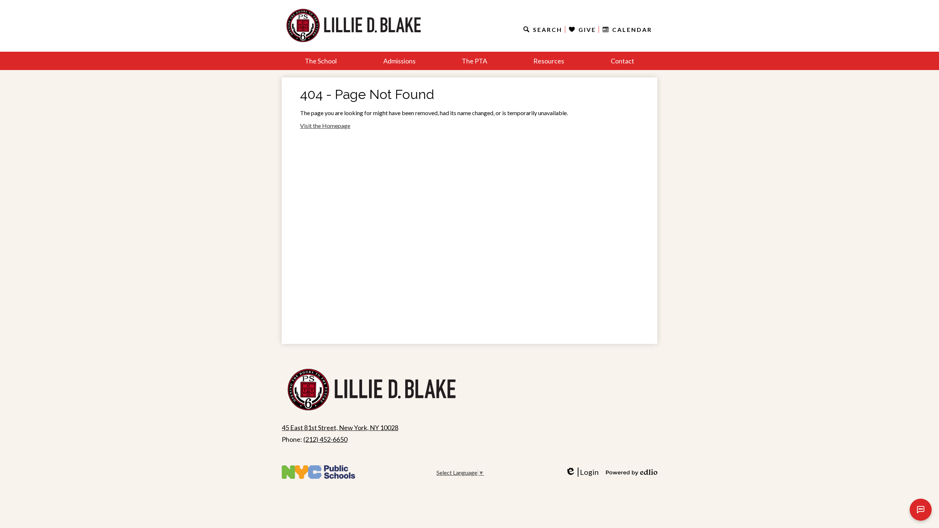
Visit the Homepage (325, 125)
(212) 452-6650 (325, 439)
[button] (320, 61)
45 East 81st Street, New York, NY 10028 (340, 427)
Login (584, 472)
